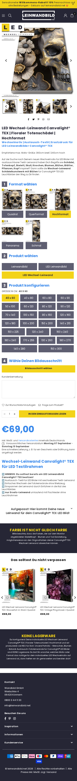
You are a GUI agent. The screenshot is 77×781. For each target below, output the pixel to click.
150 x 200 (47, 323)
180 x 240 (10, 340)
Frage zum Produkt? (53, 405)
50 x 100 (10, 306)
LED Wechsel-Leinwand (38, 275)
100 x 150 (28, 315)
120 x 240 (37, 332)
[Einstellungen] (65, 15)
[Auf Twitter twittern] (33, 119)
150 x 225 (13, 332)
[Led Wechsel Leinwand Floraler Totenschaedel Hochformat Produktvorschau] (10, 106)
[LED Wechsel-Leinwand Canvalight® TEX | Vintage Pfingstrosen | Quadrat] (57, 585)
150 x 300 (56, 349)
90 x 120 (65, 306)
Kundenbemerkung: (12, 376)
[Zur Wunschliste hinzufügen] (7, 598)
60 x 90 (65, 298)
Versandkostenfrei (28, 440)
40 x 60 (10, 298)
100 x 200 (28, 323)
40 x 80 (28, 298)
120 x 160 (65, 315)
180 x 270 (65, 340)
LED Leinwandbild (56, 266)
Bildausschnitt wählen (38, 368)
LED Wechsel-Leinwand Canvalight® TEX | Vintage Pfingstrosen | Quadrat (57, 609)
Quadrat (12, 214)
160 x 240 (62, 332)
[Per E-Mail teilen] (48, 119)
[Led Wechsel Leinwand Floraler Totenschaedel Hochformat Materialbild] (43, 106)
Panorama (12, 245)
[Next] (70, 60)
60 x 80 (47, 298)
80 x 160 (47, 315)
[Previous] (6, 60)
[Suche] (10, 15)
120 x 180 (10, 323)
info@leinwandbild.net (17, 705)
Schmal (36, 245)
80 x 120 (47, 306)
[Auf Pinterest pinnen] (38, 119)
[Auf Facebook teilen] (28, 119)
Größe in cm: (15, 291)
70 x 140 (10, 315)
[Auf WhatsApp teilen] (43, 119)
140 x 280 (19, 349)
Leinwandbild (19, 266)
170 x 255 (28, 340)
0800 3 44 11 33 (12, 700)
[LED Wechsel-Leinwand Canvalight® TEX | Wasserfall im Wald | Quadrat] (19, 585)
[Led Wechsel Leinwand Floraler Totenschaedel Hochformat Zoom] (60, 106)
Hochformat (60, 214)
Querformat (36, 214)
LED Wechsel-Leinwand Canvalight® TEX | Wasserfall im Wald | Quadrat (19, 609)
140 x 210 (65, 323)
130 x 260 (46, 340)
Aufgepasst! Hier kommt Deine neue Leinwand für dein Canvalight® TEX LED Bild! (37, 511)
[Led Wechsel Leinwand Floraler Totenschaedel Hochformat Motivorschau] (26, 106)
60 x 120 (28, 306)
